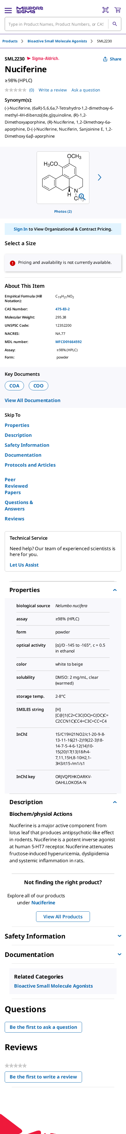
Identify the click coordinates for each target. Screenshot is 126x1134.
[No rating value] (17, 90)
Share (115, 59)
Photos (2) (63, 211)
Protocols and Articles (30, 465)
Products (10, 41)
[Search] (114, 24)
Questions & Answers (19, 505)
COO (38, 385)
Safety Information (27, 445)
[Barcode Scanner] (105, 9)
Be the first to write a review (46, 1078)
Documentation (23, 455)
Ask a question (85, 90)
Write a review (53, 90)
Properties (17, 425)
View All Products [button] (62, 916)
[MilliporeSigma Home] (29, 9)
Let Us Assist (24, 565)
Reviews (14, 518)
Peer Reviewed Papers (16, 486)
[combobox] (63, 24)
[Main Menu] (8, 10)
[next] (99, 177)
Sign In (21, 229)
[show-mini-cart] (117, 10)
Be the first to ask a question (43, 1027)
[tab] (15, 41)
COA (14, 385)
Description (18, 435)
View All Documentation (32, 400)
